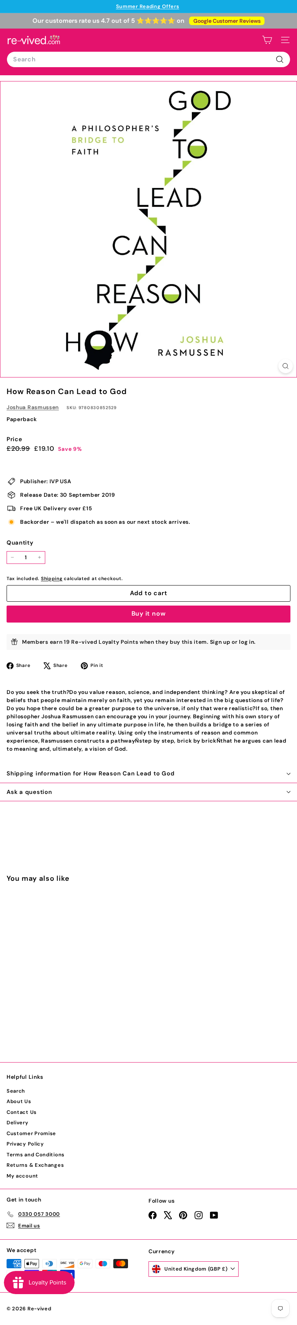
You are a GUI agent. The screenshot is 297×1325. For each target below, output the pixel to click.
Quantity (20, 543)
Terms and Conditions (36, 1154)
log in (246, 641)
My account (22, 1176)
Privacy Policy (25, 1144)
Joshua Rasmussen (33, 407)
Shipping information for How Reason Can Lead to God (90, 773)
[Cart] (267, 40)
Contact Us (22, 1112)
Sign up (220, 641)
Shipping (52, 578)
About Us (19, 1101)
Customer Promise (31, 1133)
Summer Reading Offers (147, 6)
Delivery (18, 1122)
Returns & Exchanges (35, 1165)
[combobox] (148, 59)
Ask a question (29, 792)
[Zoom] (285, 366)
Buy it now (148, 613)
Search (16, 1091)
